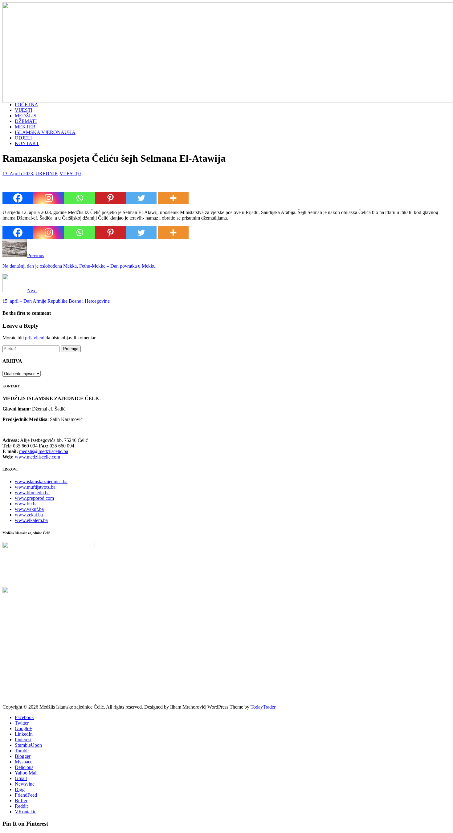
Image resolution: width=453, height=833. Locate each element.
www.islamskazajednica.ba (41, 481)
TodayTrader (263, 707)
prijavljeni (34, 337)
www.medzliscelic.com (37, 456)
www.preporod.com (34, 498)
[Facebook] (17, 198)
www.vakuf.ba (29, 509)
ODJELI (23, 137)
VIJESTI (23, 110)
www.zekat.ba (29, 514)
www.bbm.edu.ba (32, 492)
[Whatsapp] (79, 198)
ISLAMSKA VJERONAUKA (45, 132)
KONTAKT (27, 143)
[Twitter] (141, 198)
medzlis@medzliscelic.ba (43, 451)
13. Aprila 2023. (18, 173)
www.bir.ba (26, 503)
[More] (173, 198)
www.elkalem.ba (31, 520)
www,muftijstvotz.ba (35, 487)
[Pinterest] (110, 198)
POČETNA (26, 104)
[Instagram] (48, 198)
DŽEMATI (26, 121)
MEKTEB (25, 126)
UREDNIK (46, 173)
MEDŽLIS (25, 115)
